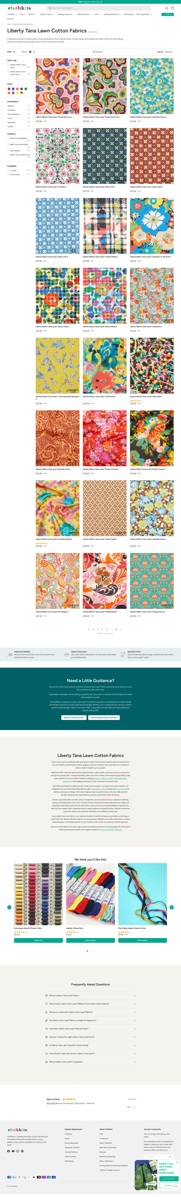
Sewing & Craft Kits (72, 1147)
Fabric (67, 1138)
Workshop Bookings (108, 1156)
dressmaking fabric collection (111, 829)
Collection (11, 134)
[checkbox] (19, 66)
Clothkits (11, 14)
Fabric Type (12, 60)
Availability (11, 166)
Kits (21, 14)
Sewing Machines (111, 14)
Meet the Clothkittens (108, 1147)
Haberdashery (83, 14)
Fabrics (31, 14)
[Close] (177, 1162)
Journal (10, 18)
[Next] (172, 907)
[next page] (121, 629)
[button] (172, 8)
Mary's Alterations (107, 1161)
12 (116, 629)
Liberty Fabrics (46, 14)
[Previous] (9, 907)
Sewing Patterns (65, 14)
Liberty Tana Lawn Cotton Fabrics (23, 24)
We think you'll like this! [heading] (90, 859)
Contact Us (104, 1138)
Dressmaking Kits (71, 1143)
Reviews (103, 1152)
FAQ (101, 1134)
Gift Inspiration (143, 14)
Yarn (96, 14)
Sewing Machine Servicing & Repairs (114, 1165)
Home (9, 24)
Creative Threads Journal (110, 1170)
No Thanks (169, 1185)
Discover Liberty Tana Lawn (74, 717)
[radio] (30, 52)
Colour (10, 84)
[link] (90, 1102)
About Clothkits (106, 1143)
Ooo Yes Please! (169, 1179)
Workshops (129, 14)
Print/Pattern (12, 101)
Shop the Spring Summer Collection (104, 717)
